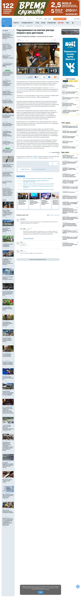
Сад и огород (7, 306)
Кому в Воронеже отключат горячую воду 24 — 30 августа (8, 142)
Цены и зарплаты (38, 25)
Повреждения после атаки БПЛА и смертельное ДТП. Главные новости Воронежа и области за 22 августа (8, 261)
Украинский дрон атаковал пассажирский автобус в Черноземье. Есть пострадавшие (8, 393)
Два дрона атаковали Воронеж (7, 182)
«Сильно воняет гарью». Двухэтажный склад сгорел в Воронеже (8, 151)
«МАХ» (35, 156)
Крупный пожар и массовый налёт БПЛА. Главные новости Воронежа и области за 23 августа (8, 36)
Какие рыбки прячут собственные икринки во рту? (8, 378)
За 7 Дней (71, 81)
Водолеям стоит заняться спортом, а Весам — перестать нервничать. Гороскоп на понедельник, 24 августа (7, 47)
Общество (7, 187)
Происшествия (51, 22)
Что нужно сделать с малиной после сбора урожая (7, 308)
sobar (24, 228)
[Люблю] (27, 163)
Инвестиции (21, 25)
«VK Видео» (51, 158)
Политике (46, 587)
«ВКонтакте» (30, 158)
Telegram (25, 158)
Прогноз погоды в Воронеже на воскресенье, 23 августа (7, 230)
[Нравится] (19, 163)
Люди (6, 130)
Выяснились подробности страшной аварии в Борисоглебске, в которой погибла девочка (8, 465)
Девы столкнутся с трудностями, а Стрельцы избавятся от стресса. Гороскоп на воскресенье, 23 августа (8, 213)
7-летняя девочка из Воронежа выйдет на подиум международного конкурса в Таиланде (7, 133)
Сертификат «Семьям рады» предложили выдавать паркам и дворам (45, 202)
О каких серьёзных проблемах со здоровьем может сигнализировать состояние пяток (7, 83)
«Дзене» (36, 158)
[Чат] (78, 586)
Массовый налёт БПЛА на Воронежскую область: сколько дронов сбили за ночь (8, 174)
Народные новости (27, 22)
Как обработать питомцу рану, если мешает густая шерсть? (8, 116)
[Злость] (40, 163)
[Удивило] (31, 163)
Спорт (6, 242)
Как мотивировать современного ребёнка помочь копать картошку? (8, 324)
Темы (67, 22)
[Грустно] (35, 163)
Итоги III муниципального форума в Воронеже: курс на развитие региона (34, 202)
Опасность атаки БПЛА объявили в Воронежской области (8, 278)
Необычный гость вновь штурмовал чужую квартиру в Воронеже (8, 165)
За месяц (75, 81)
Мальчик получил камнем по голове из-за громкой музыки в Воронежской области (8, 93)
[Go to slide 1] (69, 35)
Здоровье (7, 79)
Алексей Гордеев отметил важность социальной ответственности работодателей (22, 202)
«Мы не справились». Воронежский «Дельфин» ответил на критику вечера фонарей (8, 73)
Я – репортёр (7, 70)
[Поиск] (77, 22)
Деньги (14, 26)
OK (40, 592)
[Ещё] (73, 23)
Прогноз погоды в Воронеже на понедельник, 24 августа (8, 56)
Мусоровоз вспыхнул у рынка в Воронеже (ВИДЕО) (8, 65)
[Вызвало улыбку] (23, 163)
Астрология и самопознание (9, 406)
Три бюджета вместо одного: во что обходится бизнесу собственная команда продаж (57, 202)
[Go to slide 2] (70, 35)
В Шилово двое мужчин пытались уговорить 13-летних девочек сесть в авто (8, 293)
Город (37, 22)
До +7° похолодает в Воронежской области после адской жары (8, 124)
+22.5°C (40, 19)
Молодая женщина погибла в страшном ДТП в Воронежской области (7, 340)
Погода (43, 22)
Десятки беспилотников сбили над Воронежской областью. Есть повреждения (8, 496)
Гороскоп (7, 42)
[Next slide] (59, 201)
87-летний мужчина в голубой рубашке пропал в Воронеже (7, 355)
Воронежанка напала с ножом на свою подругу (7, 480)
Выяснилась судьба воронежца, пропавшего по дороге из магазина (8, 101)
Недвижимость (29, 25)
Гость (21, 242)
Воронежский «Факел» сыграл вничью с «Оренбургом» (8, 245)
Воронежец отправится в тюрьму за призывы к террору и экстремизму (8, 363)
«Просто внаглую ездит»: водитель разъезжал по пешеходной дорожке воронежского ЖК (8, 427)
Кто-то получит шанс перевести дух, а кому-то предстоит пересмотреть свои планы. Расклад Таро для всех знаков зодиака (8, 410)
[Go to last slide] (16, 201)
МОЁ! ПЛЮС (61, 22)
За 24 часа (65, 81)
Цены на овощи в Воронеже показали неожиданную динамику (8, 511)
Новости (16, 22)
